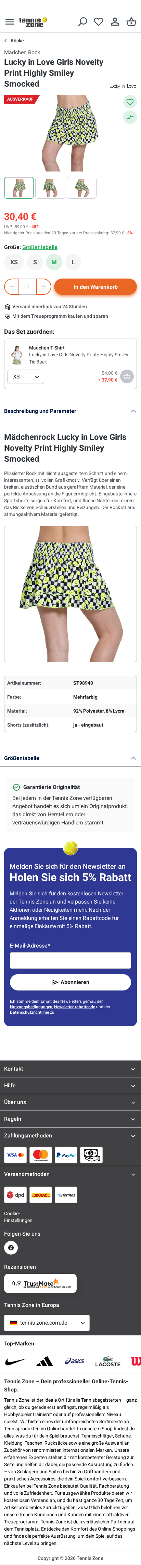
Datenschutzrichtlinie (29, 1012)
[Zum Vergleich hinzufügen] (130, 117)
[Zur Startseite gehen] (33, 22)
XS (17, 263)
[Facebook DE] (11, 1248)
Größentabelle (21, 758)
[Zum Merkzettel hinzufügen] (130, 101)
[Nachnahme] (91, 1155)
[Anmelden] (115, 21)
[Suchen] (82, 21)
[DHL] (40, 1195)
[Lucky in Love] (123, 86)
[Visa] (15, 1155)
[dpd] (15, 1195)
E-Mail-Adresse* (30, 945)
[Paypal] (66, 1155)
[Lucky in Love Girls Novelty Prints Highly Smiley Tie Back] (16, 354)
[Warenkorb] (131, 22)
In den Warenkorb (96, 287)
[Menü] (9, 21)
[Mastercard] (40, 1155)
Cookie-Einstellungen (11, 1217)
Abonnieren (75, 982)
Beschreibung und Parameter (40, 411)
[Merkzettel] (98, 22)
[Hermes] (66, 1195)
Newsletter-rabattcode (74, 1006)
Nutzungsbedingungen (31, 1006)
